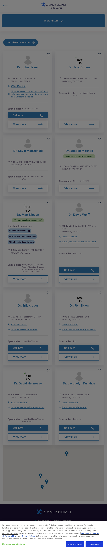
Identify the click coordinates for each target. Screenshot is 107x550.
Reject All (94, 544)
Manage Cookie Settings (13, 544)
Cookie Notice (28, 536)
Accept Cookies (75, 544)
